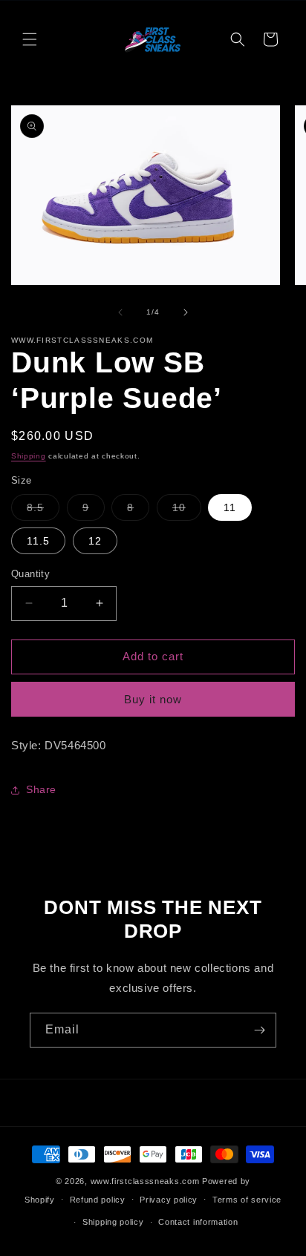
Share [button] (41, 789)
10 (186, 511)
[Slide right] (185, 312)
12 (95, 541)
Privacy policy (169, 1199)
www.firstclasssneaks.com (145, 1181)
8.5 (43, 511)
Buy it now (153, 699)
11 (230, 507)
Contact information (198, 1221)
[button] (29, 39)
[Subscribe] (259, 1030)
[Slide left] (120, 312)
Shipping (28, 456)
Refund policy (98, 1199)
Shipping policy (113, 1221)
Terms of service (246, 1199)
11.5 (38, 541)
